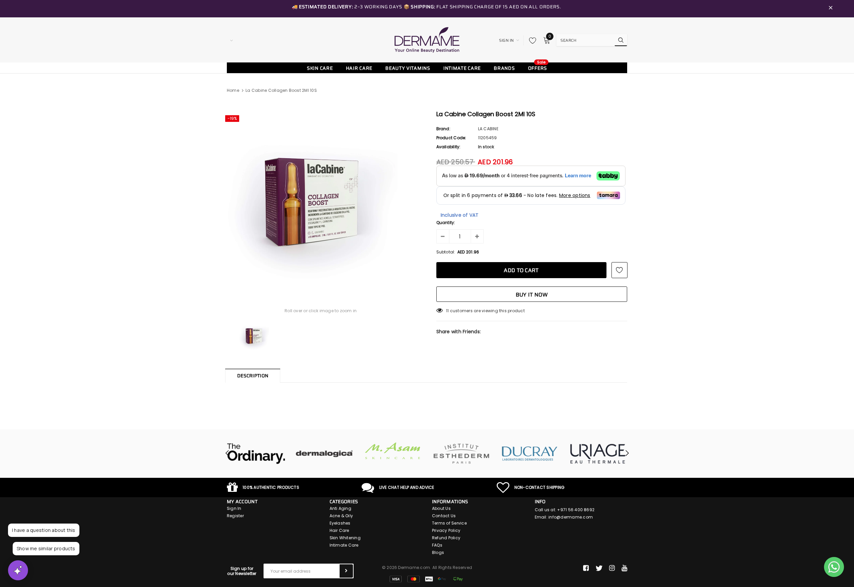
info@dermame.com (570, 517)
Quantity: (445, 222)
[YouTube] (624, 568)
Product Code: (451, 138)
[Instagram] (612, 568)
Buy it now (532, 294)
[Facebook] (586, 568)
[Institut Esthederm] (461, 453)
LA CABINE (488, 129)
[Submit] (346, 571)
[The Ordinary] (256, 453)
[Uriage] (598, 453)
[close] (830, 8)
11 (447, 311)
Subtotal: (445, 252)
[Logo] (427, 39)
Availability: (448, 147)
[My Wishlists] (531, 40)
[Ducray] (529, 453)
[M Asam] (393, 451)
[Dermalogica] (324, 453)
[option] (320, 198)
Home (233, 90)
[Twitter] (598, 568)
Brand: (443, 129)
